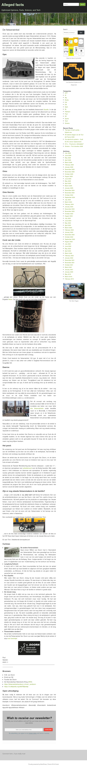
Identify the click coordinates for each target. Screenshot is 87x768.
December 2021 (69, 260)
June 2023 (68, 221)
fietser (10, 299)
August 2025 (69, 176)
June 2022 (68, 246)
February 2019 (69, 279)
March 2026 (68, 162)
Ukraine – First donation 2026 (74, 146)
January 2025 (69, 188)
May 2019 (68, 274)
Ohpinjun (67, 112)
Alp (66, 98)
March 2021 (68, 267)
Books (67, 100)
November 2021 (69, 263)
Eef (66, 102)
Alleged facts (12, 4)
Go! (81, 32)
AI (65, 95)
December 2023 (69, 209)
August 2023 (69, 216)
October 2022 (69, 237)
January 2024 (69, 207)
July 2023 (68, 218)
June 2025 (68, 179)
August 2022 (69, 242)
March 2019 (68, 276)
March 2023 (68, 228)
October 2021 (69, 265)
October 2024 (69, 195)
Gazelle (46, 109)
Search (65, 29)
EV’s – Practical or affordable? (74, 144)
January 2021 (69, 269)
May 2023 (68, 223)
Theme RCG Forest (53, 764)
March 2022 (68, 253)
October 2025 (69, 174)
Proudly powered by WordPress (37, 764)
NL (66, 109)
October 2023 (69, 214)
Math (66, 107)
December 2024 (69, 190)
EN (66, 105)
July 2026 (68, 153)
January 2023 (69, 232)
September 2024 (70, 197)
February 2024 (69, 204)
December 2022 (69, 235)
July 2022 (68, 244)
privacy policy (33, 733)
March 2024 (68, 202)
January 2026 (69, 167)
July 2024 (68, 200)
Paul (66, 114)
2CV (66, 93)
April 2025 (68, 183)
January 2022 (69, 258)
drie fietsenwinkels (37, 408)
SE (66, 116)
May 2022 (68, 249)
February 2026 (69, 165)
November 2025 (69, 172)
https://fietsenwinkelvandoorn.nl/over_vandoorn (20, 684)
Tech (66, 121)
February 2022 (69, 256)
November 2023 (69, 211)
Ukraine (67, 123)
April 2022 (68, 251)
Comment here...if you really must (14, 754)
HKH (30, 682)
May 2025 (68, 181)
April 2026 (68, 160)
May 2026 (68, 158)
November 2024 (69, 193)
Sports (67, 119)
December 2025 (69, 169)
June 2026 (68, 155)
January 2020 (69, 272)
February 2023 (69, 230)
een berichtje (12, 638)
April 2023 (68, 225)
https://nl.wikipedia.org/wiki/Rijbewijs (16, 686)
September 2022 (70, 239)
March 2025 (68, 186)
